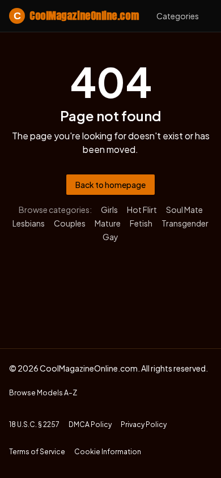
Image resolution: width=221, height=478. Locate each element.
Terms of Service (37, 451)
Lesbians (28, 223)
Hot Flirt (142, 209)
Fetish (141, 223)
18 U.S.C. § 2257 (34, 424)
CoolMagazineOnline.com (76, 15)
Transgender (185, 223)
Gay (110, 237)
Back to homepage (110, 185)
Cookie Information (107, 451)
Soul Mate (184, 209)
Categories (177, 16)
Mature (108, 223)
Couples (70, 223)
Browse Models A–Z (43, 393)
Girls (109, 209)
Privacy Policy (144, 424)
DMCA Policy (90, 424)
